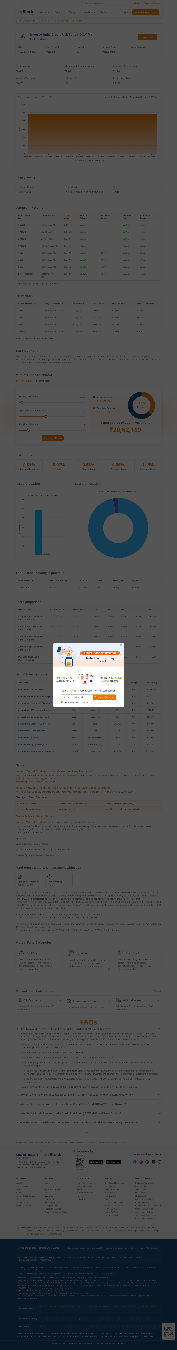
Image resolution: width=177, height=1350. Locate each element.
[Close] (121, 645)
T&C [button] (87, 702)
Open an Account (104, 697)
